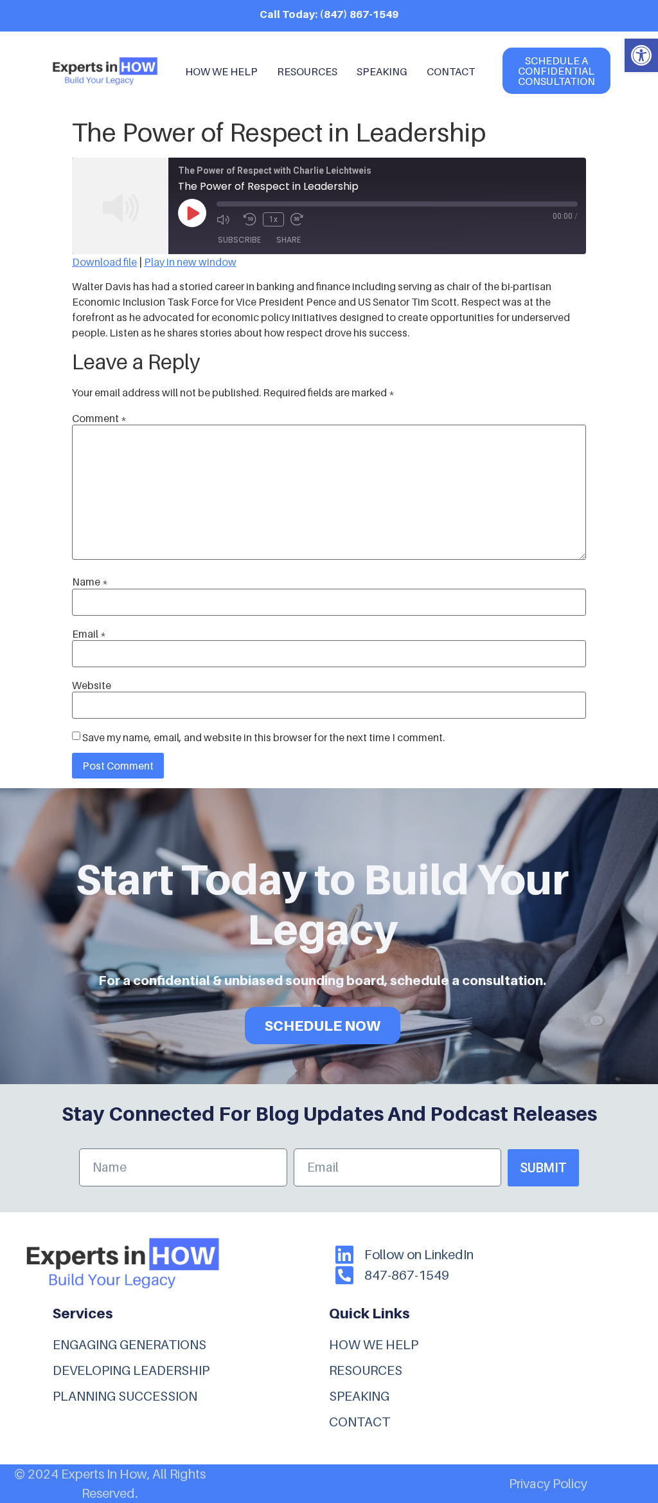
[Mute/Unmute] (227, 219)
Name (90, 581)
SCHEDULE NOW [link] (322, 1025)
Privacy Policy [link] (548, 1483)
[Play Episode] (192, 213)
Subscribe (239, 239)
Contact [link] (451, 71)
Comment (99, 418)
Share (288, 239)
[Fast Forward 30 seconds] (300, 219)
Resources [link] (307, 71)
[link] (641, 55)
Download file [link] (104, 261)
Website (91, 685)
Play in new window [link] (190, 261)
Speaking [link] (382, 71)
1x (273, 219)
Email (89, 634)
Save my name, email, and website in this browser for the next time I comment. (263, 737)
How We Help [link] (221, 71)
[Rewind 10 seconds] (250, 219)
